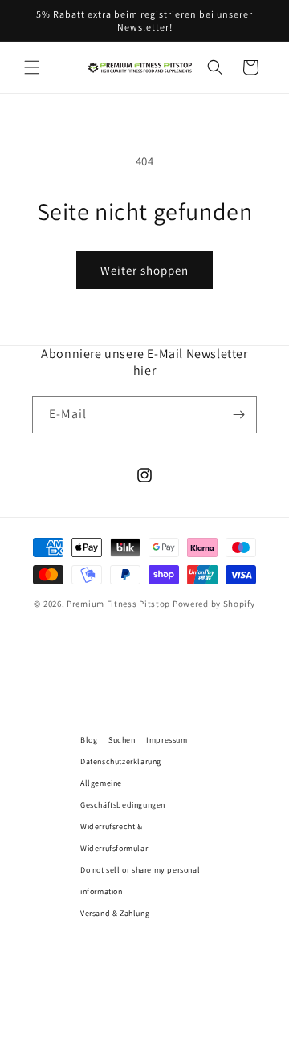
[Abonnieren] (238, 414)
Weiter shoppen (144, 270)
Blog (88, 740)
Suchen (122, 740)
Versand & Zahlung (114, 913)
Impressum (166, 740)
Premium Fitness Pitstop (118, 603)
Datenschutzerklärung (120, 761)
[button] (32, 67)
